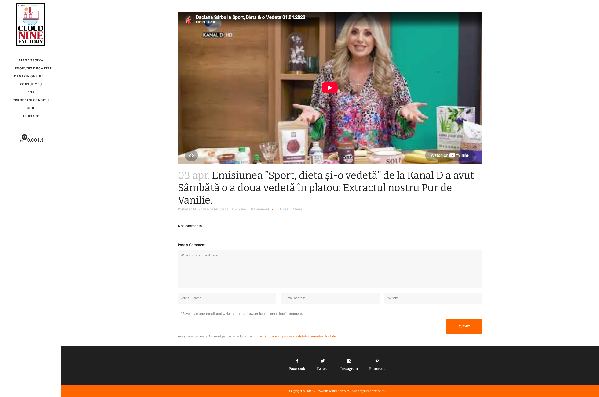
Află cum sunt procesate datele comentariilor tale (298, 336)
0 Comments (261, 209)
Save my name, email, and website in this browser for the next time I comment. (243, 314)
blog (210, 209)
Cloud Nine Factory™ (335, 391)
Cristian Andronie (232, 209)
